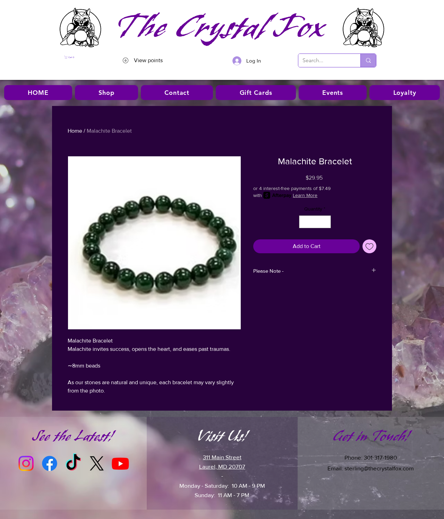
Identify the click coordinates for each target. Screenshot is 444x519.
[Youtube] (120, 463)
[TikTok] (73, 463)
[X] (97, 463)
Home (75, 131)
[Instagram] (26, 463)
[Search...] (368, 60)
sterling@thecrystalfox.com (379, 468)
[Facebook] (50, 463)
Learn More (305, 195)
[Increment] (325, 222)
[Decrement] (304, 222)
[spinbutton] (315, 222)
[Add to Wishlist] (369, 246)
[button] (83, 57)
